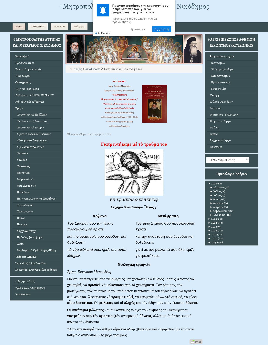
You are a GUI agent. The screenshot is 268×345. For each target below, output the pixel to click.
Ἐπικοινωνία (59, 26)
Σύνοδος (21, 160)
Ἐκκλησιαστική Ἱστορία (29, 127)
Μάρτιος (216, 207)
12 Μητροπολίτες (25, 281)
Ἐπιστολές (216, 147)
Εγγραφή (162, 29)
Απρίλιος (216, 203)
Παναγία (21, 224)
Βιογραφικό (22, 56)
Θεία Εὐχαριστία (25, 186)
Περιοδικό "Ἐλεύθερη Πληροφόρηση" (36, 270)
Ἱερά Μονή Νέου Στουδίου (30, 263)
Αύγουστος (218, 187)
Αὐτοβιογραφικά (220, 76)
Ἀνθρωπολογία (24, 179)
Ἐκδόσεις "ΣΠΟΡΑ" (26, 257)
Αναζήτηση (79, 26)
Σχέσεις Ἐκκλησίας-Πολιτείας (33, 134)
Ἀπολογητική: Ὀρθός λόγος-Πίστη (35, 250)
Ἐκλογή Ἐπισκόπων (221, 102)
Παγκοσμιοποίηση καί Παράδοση (35, 198)
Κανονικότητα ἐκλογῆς (28, 69)
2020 (212, 238)
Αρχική (19, 26)
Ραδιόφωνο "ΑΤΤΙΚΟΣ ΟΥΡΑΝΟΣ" (34, 95)
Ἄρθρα (19, 108)
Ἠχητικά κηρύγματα (27, 89)
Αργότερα (137, 29)
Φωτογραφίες (23, 82)
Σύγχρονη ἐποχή (25, 231)
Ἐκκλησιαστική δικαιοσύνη (31, 121)
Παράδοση (22, 192)
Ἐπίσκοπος (22, 166)
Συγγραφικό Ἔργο (220, 140)
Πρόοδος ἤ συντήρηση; (29, 237)
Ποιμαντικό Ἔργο (220, 121)
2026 (212, 183)
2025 (212, 219)
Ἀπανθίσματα (23, 294)
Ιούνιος (216, 195)
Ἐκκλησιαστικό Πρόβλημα (31, 115)
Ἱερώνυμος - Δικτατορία (224, 115)
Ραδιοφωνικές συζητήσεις (29, 102)
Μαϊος (215, 199)
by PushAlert (104, 33)
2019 (212, 242)
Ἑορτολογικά (24, 205)
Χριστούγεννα (24, 211)
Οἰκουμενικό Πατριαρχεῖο (31, 140)
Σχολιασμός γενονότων (29, 147)
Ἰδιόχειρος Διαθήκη (221, 69)
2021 (212, 234)
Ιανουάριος (218, 215)
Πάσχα (20, 218)
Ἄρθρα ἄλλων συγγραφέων (30, 288)
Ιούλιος (216, 191)
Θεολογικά (22, 173)
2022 (212, 230)
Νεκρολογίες (22, 76)
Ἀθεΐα (19, 244)
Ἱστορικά (215, 108)
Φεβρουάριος (219, 211)
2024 (212, 223)
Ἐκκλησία (21, 153)
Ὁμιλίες (214, 127)
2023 (212, 226)
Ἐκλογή (214, 95)
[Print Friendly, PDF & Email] (196, 341)
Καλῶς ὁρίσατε (38, 26)
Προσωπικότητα (24, 63)
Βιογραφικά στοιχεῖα (222, 56)
